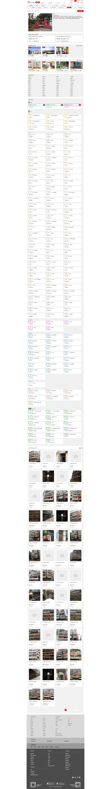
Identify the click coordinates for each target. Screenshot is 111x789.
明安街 (57, 85)
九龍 (57, 728)
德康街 (71, 90)
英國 (49, 760)
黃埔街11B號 (72, 624)
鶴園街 (29, 81)
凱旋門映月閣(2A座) (59, 735)
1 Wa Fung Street (59, 463)
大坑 (44, 728)
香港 (31, 747)
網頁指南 (32, 764)
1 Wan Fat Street (73, 463)
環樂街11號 (45, 604)
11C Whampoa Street (33, 641)
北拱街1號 (31, 466)
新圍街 (57, 87)
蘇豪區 (32, 735)
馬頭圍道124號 (31, 704)
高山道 (71, 81)
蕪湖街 (71, 95)
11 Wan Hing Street (32, 602)
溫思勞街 (44, 95)
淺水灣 (44, 720)
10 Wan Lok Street (59, 523)
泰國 (43, 747)
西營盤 (32, 732)
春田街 (43, 78)
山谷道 (57, 92)
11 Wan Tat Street (59, 602)
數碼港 (44, 735)
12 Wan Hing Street (32, 681)
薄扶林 (32, 733)
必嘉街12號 (58, 644)
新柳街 (43, 87)
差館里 (71, 88)
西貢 (31, 727)
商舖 (71, 2)
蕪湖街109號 (45, 565)
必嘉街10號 (45, 505)
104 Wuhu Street (59, 542)
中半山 (32, 730)
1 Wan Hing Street (32, 483)
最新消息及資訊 (33, 755)
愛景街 (71, 85)
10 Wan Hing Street (46, 523)
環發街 (29, 94)
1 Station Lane (45, 463)
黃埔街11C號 (31, 644)
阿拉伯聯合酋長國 (51, 765)
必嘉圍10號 (31, 505)
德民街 (29, 92)
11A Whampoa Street (47, 622)
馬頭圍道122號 (72, 684)
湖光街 (57, 95)
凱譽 (56, 730)
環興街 (43, 94)
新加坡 (46, 747)
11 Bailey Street (73, 562)
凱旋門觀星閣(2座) (59, 733)
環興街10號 (45, 525)
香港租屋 (67, 753)
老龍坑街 (58, 83)
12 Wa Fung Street (73, 661)
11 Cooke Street (32, 582)
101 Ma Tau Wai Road (33, 542)
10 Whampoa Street (74, 523)
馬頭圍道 (72, 83)
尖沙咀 (44, 725)
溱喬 (69, 721)
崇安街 (57, 90)
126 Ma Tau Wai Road (47, 701)
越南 (35, 747)
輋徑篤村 (69, 725)
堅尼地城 (44, 727)
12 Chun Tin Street (32, 661)
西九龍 (32, 725)
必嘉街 (57, 76)
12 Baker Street (59, 641)
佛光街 (43, 80)
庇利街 (29, 76)
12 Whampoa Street (60, 681)
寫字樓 (51, 2)
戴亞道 (29, 80)
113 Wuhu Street (32, 622)
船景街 (57, 88)
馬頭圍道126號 (45, 704)
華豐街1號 (58, 466)
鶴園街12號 (58, 664)
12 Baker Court (45, 641)
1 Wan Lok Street (46, 483)
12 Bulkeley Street (73, 641)
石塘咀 (44, 730)
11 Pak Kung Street (46, 582)
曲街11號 (30, 585)
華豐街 (71, 92)
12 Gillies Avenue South (47, 661)
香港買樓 (67, 762)
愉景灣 (32, 728)
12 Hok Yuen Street (60, 661)
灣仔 (31, 720)
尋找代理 (32, 762)
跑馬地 (32, 721)
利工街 (43, 83)
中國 (49, 758)
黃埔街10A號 (58, 565)
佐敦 (44, 718)
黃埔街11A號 (45, 624)
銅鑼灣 (44, 723)
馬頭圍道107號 (72, 545)
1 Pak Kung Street (32, 463)
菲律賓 (39, 747)
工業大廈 (58, 2)
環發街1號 (72, 466)
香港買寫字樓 (67, 764)
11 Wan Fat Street (73, 582)
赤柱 (44, 721)
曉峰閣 (57, 725)
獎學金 (32, 760)
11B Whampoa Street (74, 622)
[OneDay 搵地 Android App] (60, 783)
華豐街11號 (58, 585)
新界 (69, 718)
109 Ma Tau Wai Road (33, 562)
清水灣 (32, 723)
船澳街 (71, 78)
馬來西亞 (51, 747)
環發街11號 (72, 585)
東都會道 (44, 85)
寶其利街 (72, 76)
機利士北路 (58, 80)
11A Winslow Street (60, 622)
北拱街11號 (45, 585)
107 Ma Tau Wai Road (74, 542)
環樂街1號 (44, 486)
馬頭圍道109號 (31, 565)
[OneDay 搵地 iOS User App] (50, 783)
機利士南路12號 (45, 664)
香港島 (57, 718)
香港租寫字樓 (67, 755)
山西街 (71, 87)
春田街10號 (72, 505)
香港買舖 (67, 767)
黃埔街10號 (72, 525)
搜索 (69, 7)
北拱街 (29, 87)
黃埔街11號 (72, 604)
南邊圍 (44, 733)
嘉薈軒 (57, 721)
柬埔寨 (49, 757)
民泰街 (29, 85)
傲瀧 (69, 720)
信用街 (43, 88)
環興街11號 (31, 604)
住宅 (43, 2)
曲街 (57, 78)
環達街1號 (58, 486)
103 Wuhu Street (46, 542)
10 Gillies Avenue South (33, 523)
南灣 (56, 723)
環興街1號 (31, 486)
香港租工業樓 (67, 757)
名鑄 (56, 732)
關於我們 (32, 753)
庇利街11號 (72, 565)
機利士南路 (72, 80)
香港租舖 (67, 758)
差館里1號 (44, 466)
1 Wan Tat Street (59, 483)
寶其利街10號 (58, 505)
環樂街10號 (58, 525)
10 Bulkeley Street (59, 503)
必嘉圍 (43, 76)
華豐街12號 (72, 664)
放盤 (75, 0)
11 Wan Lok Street (46, 602)
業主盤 (37, 5)
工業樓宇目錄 (66, 741)
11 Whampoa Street (74, 602)
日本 (49, 755)
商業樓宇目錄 (49, 741)
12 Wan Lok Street (46, 681)
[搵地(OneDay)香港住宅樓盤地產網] (33, 2)
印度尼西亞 (57, 747)
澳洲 (49, 764)
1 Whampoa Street (73, 483)
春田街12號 (31, 664)
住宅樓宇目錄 (33, 741)
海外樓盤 (71, 0)
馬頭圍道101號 (31, 545)
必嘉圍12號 (45, 644)
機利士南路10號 (32, 525)
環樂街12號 (45, 684)
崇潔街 (43, 90)
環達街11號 (58, 604)
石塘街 (29, 88)
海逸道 (29, 83)
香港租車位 (67, 760)
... (75, 709)
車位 (64, 2)
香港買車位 (67, 769)
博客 (31, 769)
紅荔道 (43, 81)
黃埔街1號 (72, 486)
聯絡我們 (32, 758)
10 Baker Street (45, 503)
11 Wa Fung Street (59, 582)
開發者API (32, 771)
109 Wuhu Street (46, 562)
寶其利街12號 (72, 644)
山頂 (44, 732)
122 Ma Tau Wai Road (74, 681)
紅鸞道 (57, 81)
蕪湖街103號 (45, 545)
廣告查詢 (32, 757)
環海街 (57, 94)
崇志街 (29, 90)
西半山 (32, 718)
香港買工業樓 (67, 765)
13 (77, 709)
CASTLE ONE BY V (59, 720)
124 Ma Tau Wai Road (33, 701)
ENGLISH (82, 2)
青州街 (43, 92)
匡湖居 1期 (70, 723)
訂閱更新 (80, 11)
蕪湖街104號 (58, 545)
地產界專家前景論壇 (34, 774)
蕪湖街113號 (31, 624)
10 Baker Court (32, 503)
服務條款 (58, 786)
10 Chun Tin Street (73, 503)
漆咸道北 (30, 78)
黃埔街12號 (58, 684)
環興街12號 (31, 684)
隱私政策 (60, 786)
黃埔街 (29, 95)
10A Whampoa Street (60, 562)
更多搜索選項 (80, 7)
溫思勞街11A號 (59, 624)
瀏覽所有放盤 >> (80, 45)
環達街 (71, 94)
